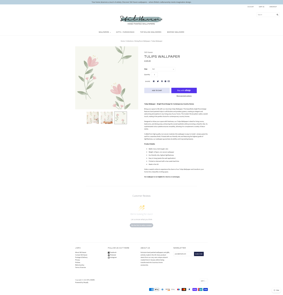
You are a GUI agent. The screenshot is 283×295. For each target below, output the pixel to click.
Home (123, 41)
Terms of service (80, 267)
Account (251, 7)
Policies (77, 262)
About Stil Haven (80, 252)
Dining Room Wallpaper (142, 41)
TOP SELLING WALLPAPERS (150, 32)
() (261, 7)
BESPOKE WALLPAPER (175, 32)
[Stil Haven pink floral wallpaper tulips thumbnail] (106, 118)
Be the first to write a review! (141, 225)
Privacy (77, 260)
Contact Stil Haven (81, 255)
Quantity (147, 75)
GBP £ (202, 281)
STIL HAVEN (91, 280)
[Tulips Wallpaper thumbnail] (120, 118)
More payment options (184, 96)
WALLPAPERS (104, 32)
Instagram (113, 257)
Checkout (273, 7)
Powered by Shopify (81, 282)
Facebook (113, 252)
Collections (129, 41)
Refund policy (79, 265)
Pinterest (113, 255)
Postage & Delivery (81, 257)
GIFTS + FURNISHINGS (125, 32)
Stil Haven (148, 52)
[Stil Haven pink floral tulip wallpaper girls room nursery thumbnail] (92, 118)
